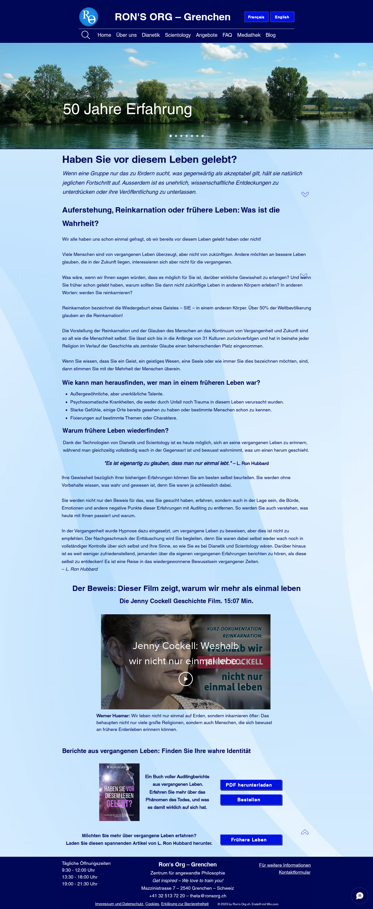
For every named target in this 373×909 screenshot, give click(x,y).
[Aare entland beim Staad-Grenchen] (170, 136)
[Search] (85, 35)
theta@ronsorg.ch (208, 895)
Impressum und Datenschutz (119, 904)
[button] (126, 34)
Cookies (152, 904)
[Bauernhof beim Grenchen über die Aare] (186, 136)
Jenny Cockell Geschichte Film (176, 600)
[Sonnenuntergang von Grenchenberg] (197, 136)
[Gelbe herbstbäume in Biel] (202, 136)
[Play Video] (186, 679)
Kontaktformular (295, 872)
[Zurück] (27, 95)
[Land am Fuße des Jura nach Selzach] (181, 136)
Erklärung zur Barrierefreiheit (185, 904)
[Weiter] (345, 95)
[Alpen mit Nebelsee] (176, 136)
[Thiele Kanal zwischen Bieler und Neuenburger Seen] (192, 136)
